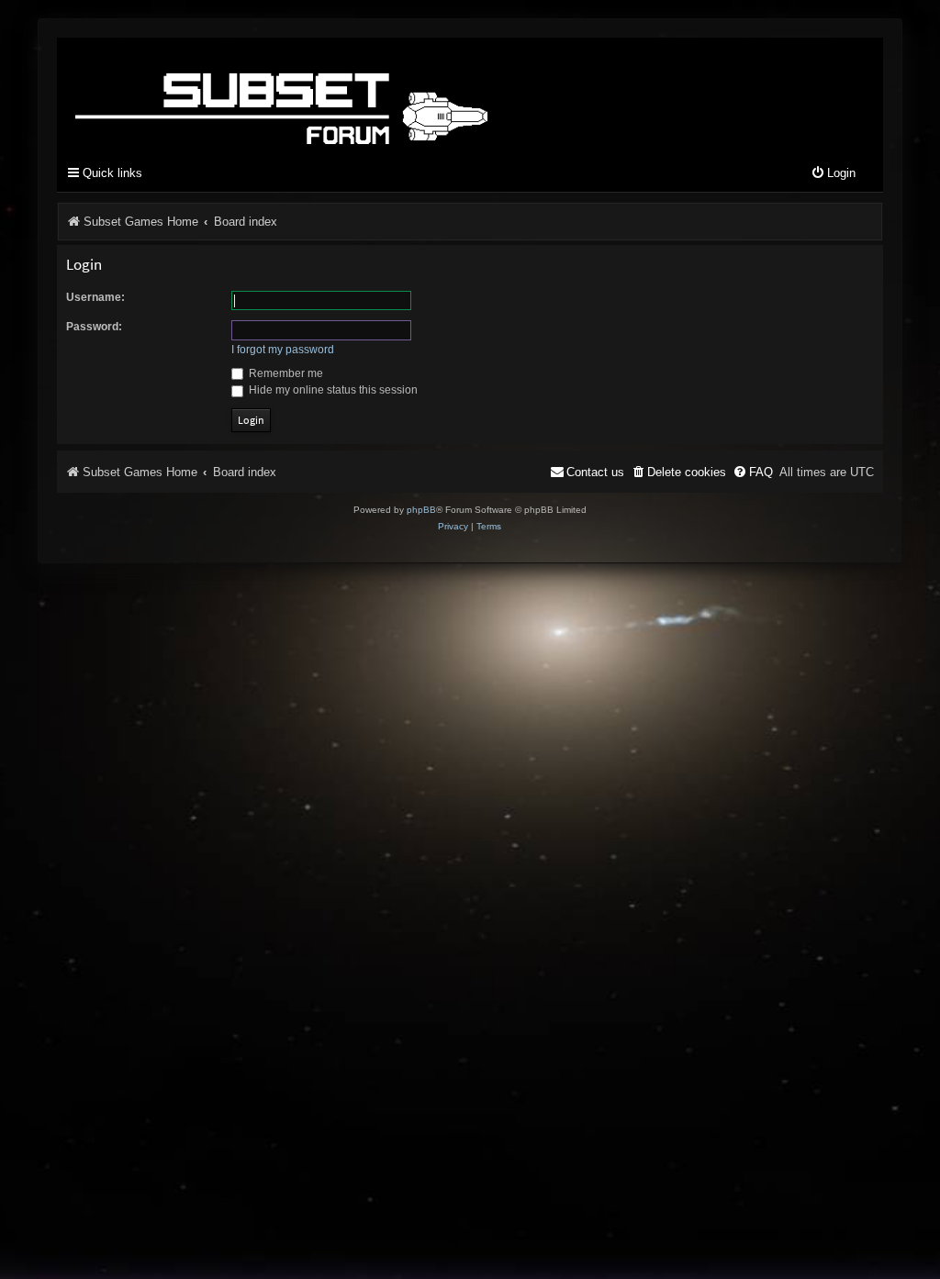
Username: (95, 297)
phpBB (421, 510)
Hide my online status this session (332, 390)
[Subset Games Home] (396, 94)
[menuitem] (833, 174)
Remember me (284, 373)
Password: (94, 326)
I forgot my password (282, 349)
